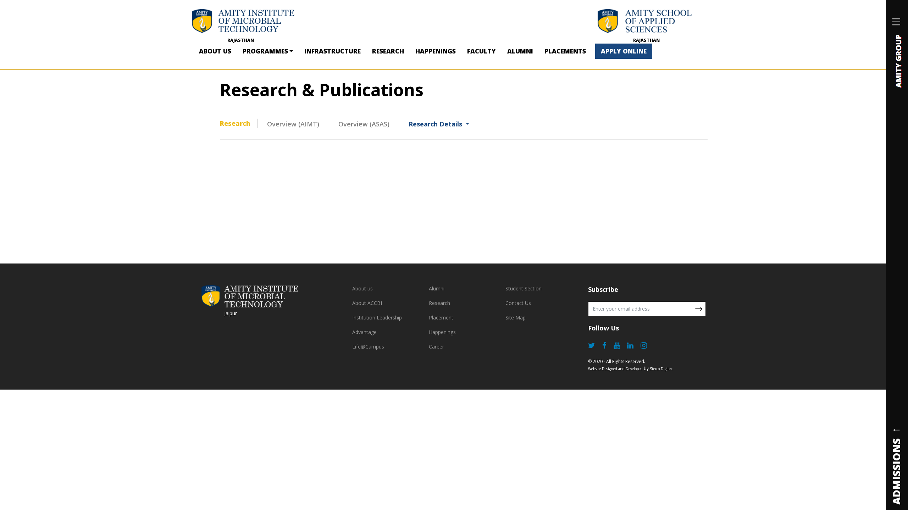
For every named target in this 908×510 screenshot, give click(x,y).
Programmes (265, 51)
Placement (441, 317)
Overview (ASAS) (363, 124)
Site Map (515, 317)
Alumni (520, 51)
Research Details (436, 124)
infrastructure (332, 51)
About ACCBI (367, 303)
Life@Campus (368, 346)
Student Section (523, 288)
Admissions (896, 471)
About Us (215, 51)
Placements (565, 51)
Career (436, 346)
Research (388, 51)
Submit (698, 309)
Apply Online (624, 51)
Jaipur (230, 313)
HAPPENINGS (435, 51)
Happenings (442, 332)
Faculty (481, 51)
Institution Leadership (377, 317)
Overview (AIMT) (293, 124)
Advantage (364, 332)
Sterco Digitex (661, 368)
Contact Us (518, 303)
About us (362, 288)
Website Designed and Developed (615, 368)
